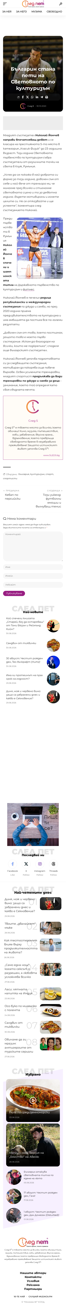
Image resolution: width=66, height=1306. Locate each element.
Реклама (33, 1285)
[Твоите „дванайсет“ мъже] (50, 928)
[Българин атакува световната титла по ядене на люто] (13, 1177)
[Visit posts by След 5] (23, 106)
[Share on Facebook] (23, 97)
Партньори (33, 1289)
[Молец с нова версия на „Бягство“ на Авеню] (33, 1145)
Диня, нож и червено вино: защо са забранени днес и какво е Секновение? (23, 695)
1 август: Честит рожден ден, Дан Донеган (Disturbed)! (41, 1213)
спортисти (10, 478)
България (23, 474)
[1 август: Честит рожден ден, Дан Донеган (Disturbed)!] (13, 1215)
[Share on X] (27, 97)
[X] (26, 868)
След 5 (30, 106)
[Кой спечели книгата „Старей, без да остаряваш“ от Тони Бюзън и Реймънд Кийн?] (53, 625)
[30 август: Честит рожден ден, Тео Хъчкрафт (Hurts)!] (53, 662)
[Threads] (53, 868)
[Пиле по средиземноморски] (33, 1100)
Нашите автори (33, 1273)
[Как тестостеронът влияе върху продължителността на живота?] (50, 944)
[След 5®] (33, 4)
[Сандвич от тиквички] (53, 645)
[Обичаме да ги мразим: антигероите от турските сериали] (50, 1044)
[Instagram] (39, 868)
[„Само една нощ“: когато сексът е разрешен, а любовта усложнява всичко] (50, 969)
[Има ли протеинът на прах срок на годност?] (53, 679)
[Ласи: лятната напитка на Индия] (50, 993)
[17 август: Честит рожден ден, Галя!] (13, 1196)
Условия (33, 1281)
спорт (49, 474)
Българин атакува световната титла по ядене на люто (39, 1175)
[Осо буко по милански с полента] (50, 1010)
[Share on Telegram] (42, 97)
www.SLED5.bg (51, 455)
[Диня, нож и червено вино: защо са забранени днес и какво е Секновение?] (53, 696)
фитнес (28, 289)
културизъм (37, 474)
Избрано (33, 1074)
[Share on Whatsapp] (32, 97)
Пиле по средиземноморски (29, 1112)
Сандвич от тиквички (21, 643)
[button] (5, 4)
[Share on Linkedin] (37, 97)
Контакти (33, 1277)
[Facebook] (12, 868)
